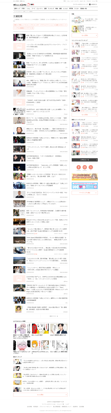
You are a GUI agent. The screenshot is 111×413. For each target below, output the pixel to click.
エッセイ (65, 8)
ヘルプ (67, 404)
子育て (64, 1)
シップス (30, 25)
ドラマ (28, 28)
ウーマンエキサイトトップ (80, 4)
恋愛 (45, 8)
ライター (76, 8)
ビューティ (77, 1)
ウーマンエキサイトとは (48, 404)
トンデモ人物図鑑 (19, 28)
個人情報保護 (56, 406)
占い (85, 1)
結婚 (57, 25)
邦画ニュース (22, 25)
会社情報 (29, 406)
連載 (60, 8)
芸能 (15, 25)
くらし (68, 1)
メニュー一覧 (94, 1)
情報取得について (66, 406)
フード (33, 8)
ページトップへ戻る (84, 192)
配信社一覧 (84, 8)
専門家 (71, 8)
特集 (56, 8)
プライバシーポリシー (46, 406)
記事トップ (17, 8)
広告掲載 (81, 406)
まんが (81, 1)
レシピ (72, 1)
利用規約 (35, 406)
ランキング (51, 8)
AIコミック (63, 25)
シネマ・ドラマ (39, 25)
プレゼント (89, 1)
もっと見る (40, 394)
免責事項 (75, 406)
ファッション (49, 25)
